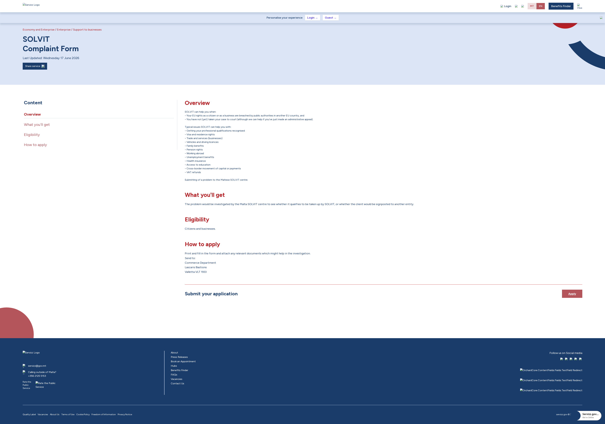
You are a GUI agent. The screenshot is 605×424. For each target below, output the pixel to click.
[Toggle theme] (516, 6)
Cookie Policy (83, 414)
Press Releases (179, 356)
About (174, 352)
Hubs (174, 365)
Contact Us (177, 383)
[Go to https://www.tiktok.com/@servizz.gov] (571, 359)
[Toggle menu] (579, 6)
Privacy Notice (125, 414)
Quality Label (29, 414)
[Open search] (522, 6)
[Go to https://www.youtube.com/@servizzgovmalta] (576, 359)
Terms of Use (67, 414)
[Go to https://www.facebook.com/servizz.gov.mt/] (561, 359)
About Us (54, 414)
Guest (331, 17)
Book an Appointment (183, 361)
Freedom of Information (104, 414)
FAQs (174, 374)
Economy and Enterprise (39, 29)
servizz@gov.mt (37, 365)
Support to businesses (87, 29)
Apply (572, 293)
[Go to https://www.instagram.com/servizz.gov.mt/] (566, 359)
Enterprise (64, 29)
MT (532, 6)
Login (312, 17)
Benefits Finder (561, 6)
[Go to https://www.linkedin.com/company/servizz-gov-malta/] (580, 359)
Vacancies (176, 379)
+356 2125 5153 (37, 375)
